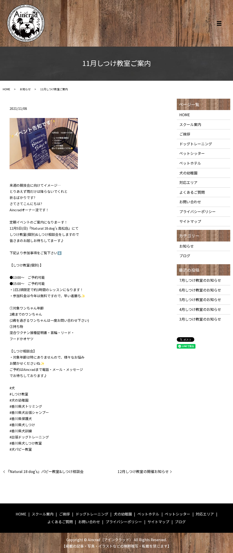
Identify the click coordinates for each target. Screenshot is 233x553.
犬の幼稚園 (188, 173)
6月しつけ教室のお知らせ (200, 290)
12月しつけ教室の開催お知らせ (143, 471)
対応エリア (188, 182)
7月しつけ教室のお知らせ (200, 280)
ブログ (184, 255)
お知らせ (25, 89)
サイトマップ (190, 221)
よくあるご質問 (192, 192)
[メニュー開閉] (219, 23)
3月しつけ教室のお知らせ (200, 319)
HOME (6, 89)
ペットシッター (192, 153)
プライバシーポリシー (197, 211)
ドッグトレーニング (195, 143)
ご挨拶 (184, 134)
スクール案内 (190, 124)
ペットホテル (190, 163)
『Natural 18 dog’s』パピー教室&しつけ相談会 (45, 471)
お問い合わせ (190, 201)
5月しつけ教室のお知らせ (200, 299)
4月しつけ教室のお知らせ (200, 309)
